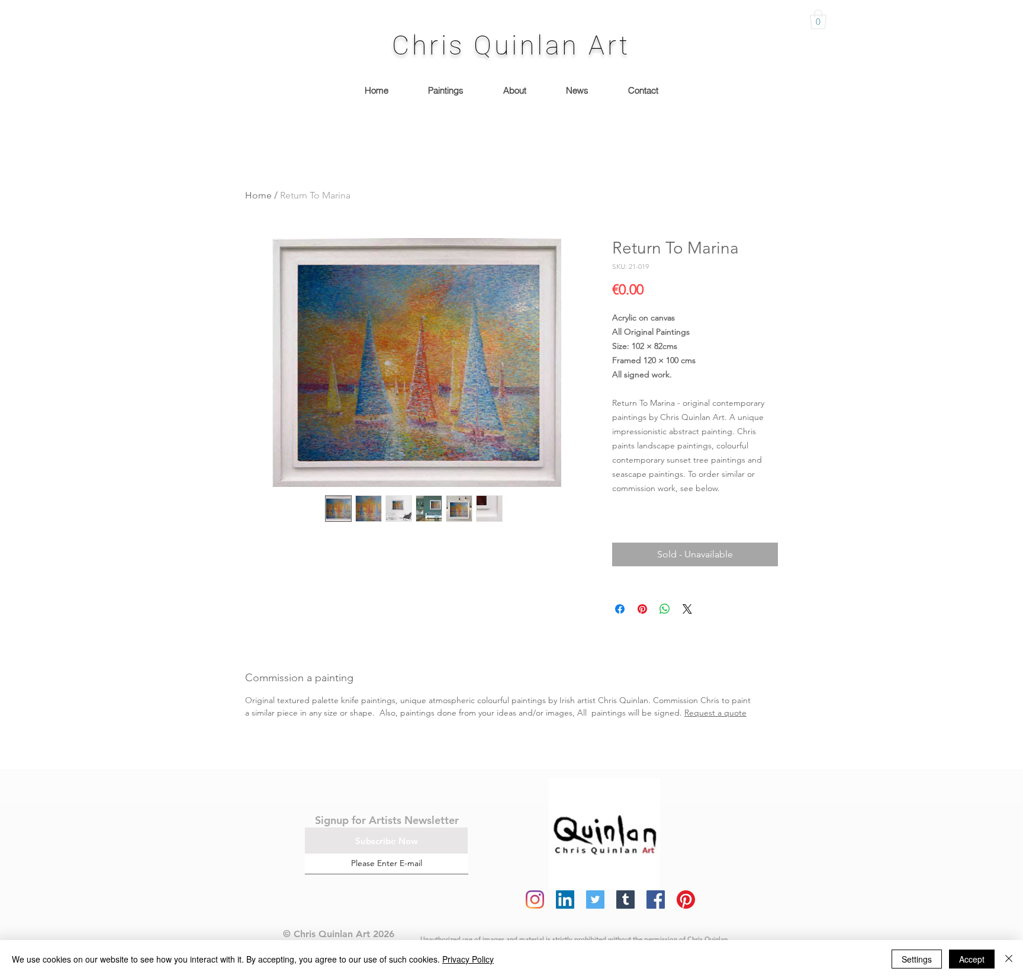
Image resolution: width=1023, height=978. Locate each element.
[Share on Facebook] (620, 609)
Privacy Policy (468, 959)
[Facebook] (655, 899)
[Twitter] (595, 899)
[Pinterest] (686, 899)
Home (258, 195)
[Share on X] (687, 609)
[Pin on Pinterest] (642, 609)
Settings (917, 959)
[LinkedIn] (565, 899)
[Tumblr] (625, 899)
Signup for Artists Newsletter (387, 820)
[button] (818, 19)
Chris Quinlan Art (511, 45)
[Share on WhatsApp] (665, 609)
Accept (972, 959)
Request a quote (715, 712)
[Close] (1009, 959)
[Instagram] (535, 899)
